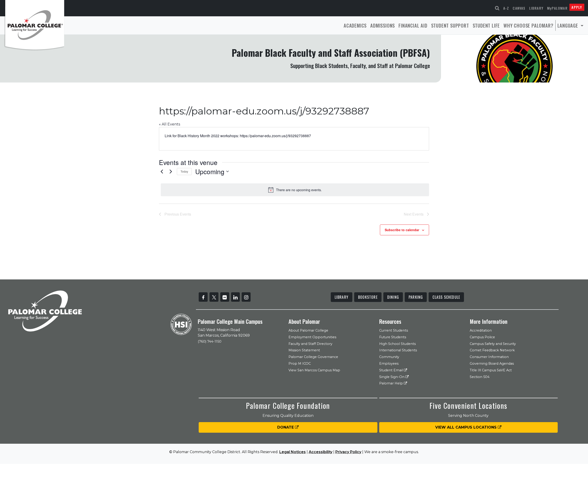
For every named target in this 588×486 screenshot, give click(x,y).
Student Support (450, 25)
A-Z (506, 8)
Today (184, 171)
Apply (576, 7)
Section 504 (479, 377)
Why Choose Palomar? (528, 25)
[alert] (295, 189)
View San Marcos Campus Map (314, 370)
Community (389, 357)
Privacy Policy (348, 452)
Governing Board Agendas (492, 363)
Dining (393, 297)
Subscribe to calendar (402, 229)
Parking (416, 297)
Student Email (391, 370)
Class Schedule (446, 297)
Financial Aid (413, 25)
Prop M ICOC (299, 363)
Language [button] (568, 25)
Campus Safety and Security (493, 344)
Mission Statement (304, 350)
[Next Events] (170, 171)
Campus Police (482, 337)
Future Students (392, 337)
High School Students (397, 344)
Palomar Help (391, 383)
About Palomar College (308, 330)
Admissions (382, 25)
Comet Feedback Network (492, 350)
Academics (355, 25)
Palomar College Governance (313, 357)
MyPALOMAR (557, 8)
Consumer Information (489, 357)
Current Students (393, 330)
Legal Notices (292, 452)
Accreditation (481, 330)
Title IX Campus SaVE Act (491, 370)
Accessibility (320, 452)
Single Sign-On (392, 377)
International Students (398, 350)
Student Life (486, 25)
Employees (389, 363)
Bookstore (368, 297)
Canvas (519, 8)
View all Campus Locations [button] (466, 427)
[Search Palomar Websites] (497, 8)
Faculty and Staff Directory (310, 344)
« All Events (169, 124)
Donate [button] (286, 427)
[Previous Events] (161, 171)
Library (536, 8)
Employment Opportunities (312, 337)
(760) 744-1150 (209, 341)
